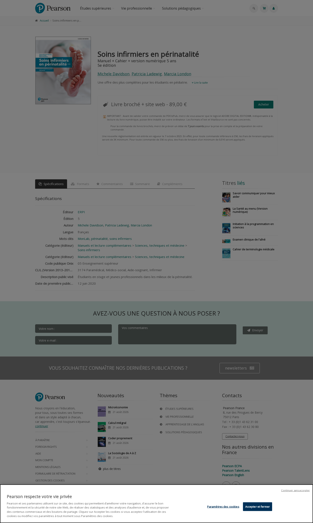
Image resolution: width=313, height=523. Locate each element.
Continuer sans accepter (295, 490)
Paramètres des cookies (223, 507)
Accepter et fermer (257, 507)
